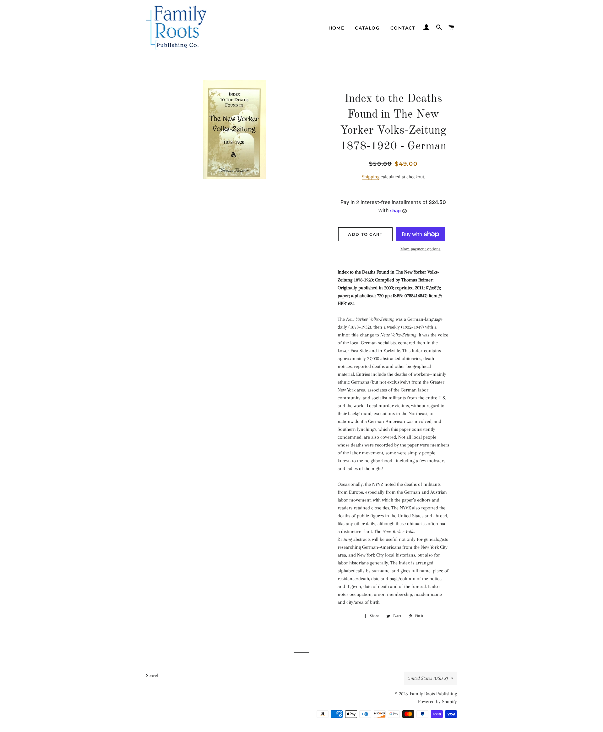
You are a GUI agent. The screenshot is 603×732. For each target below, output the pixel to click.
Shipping (370, 177)
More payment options (420, 249)
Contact (402, 28)
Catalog (367, 28)
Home (337, 28)
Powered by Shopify (437, 701)
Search (153, 675)
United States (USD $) (427, 678)
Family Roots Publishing (433, 693)
